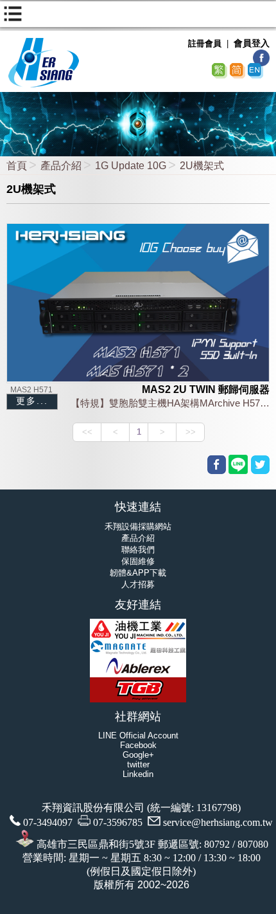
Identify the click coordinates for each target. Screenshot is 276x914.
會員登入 (252, 43)
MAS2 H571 (31, 389)
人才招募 (138, 584)
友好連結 (138, 604)
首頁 (16, 165)
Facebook (138, 745)
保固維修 (138, 561)
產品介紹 (61, 165)
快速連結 (138, 506)
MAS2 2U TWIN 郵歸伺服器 (206, 389)
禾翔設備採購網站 (138, 526)
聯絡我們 (138, 549)
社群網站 (138, 716)
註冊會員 (204, 43)
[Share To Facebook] (216, 464)
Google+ (138, 755)
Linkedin (138, 774)
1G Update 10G (130, 165)
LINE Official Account (138, 735)
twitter (138, 764)
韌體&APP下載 (138, 573)
